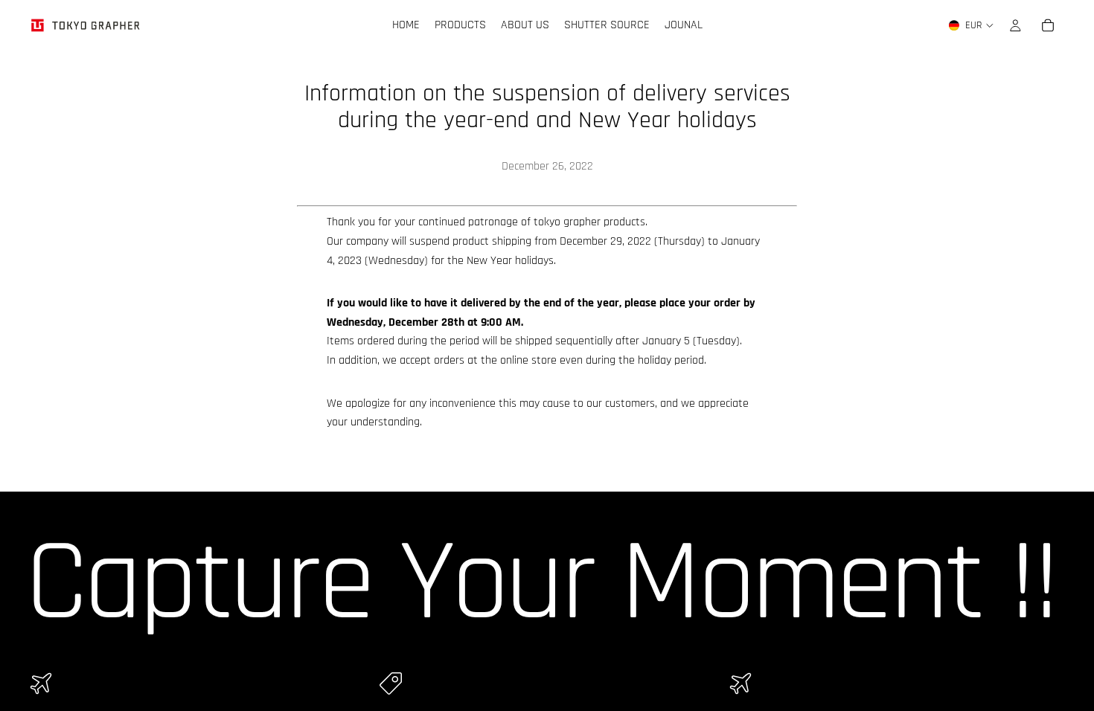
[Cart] (1047, 25)
